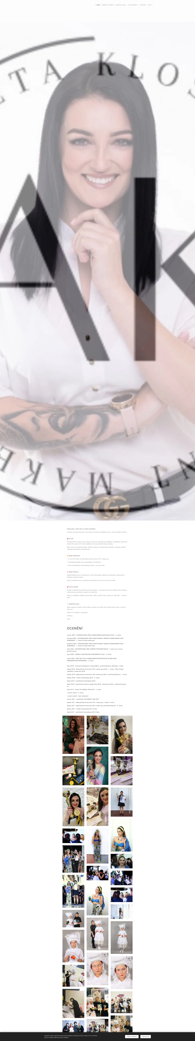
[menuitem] (98, 5)
